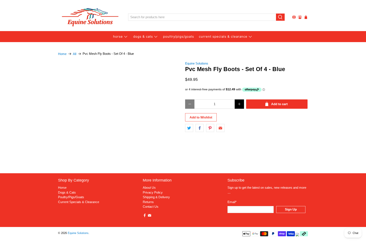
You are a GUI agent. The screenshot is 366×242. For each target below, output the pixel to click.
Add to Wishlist (201, 117)
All (74, 53)
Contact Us (150, 206)
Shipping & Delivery (156, 197)
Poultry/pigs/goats (178, 36)
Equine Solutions (196, 63)
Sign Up (291, 209)
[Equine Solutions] (90, 17)
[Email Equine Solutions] (149, 216)
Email (232, 202)
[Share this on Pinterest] (210, 128)
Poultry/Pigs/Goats (71, 197)
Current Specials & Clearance (223, 36)
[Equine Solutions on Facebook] (145, 216)
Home (62, 53)
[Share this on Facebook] (199, 128)
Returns (148, 202)
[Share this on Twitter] (189, 128)
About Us (149, 187)
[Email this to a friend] (220, 128)
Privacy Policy (153, 192)
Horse (118, 36)
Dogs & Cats (143, 36)
